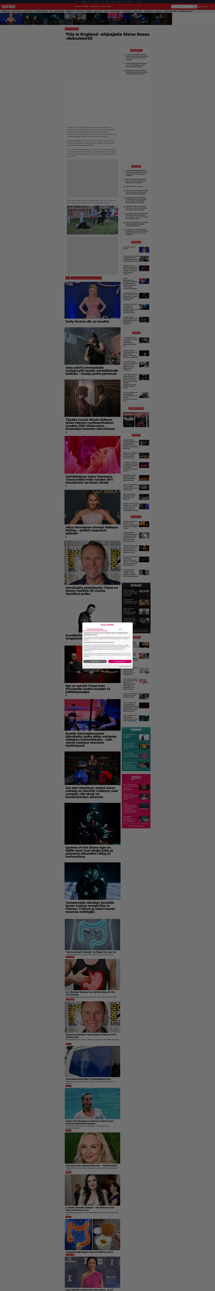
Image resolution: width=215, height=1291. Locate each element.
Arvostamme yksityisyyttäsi (95, 629)
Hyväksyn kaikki (119, 661)
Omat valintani (95, 661)
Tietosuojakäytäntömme (125, 666)
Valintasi (120, 629)
